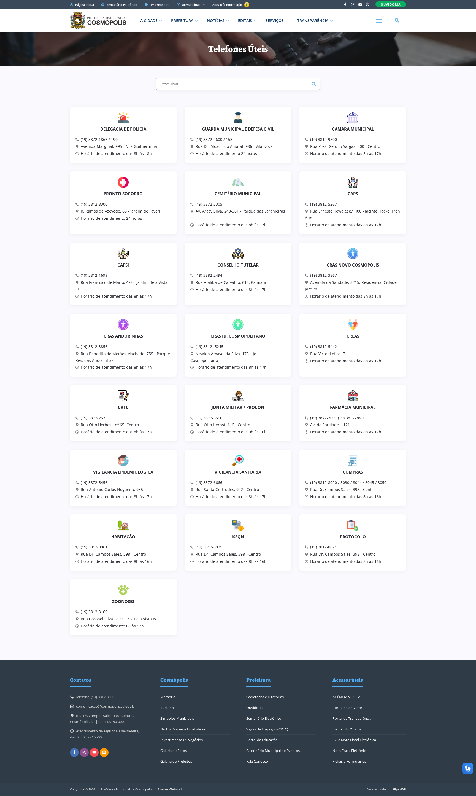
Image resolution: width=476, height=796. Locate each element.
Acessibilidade (191, 4)
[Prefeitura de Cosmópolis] (98, 21)
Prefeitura (182, 20)
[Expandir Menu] (379, 21)
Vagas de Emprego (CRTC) (267, 729)
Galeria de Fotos (173, 750)
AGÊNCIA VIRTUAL (347, 696)
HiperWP (399, 789)
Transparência (312, 20)
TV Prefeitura (159, 4)
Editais (245, 20)
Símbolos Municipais (177, 718)
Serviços (275, 20)
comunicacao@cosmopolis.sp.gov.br (106, 706)
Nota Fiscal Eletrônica (349, 750)
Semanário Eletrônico (122, 4)
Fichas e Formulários (349, 761)
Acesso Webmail (170, 789)
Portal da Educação (262, 739)
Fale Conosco (257, 761)
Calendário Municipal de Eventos (273, 750)
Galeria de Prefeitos (176, 761)
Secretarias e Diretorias (265, 696)
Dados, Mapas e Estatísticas (182, 729)
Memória (167, 696)
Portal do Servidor (347, 707)
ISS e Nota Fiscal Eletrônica (354, 739)
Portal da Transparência (351, 718)
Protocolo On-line (346, 729)
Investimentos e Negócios (181, 739)
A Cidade (149, 20)
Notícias (216, 20)
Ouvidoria (254, 707)
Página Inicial (84, 4)
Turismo (167, 707)
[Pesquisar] (397, 20)
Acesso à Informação (227, 4)
